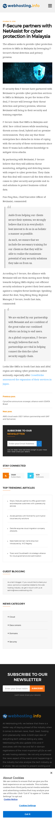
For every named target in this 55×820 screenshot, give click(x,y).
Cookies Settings (27, 805)
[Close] (51, 772)
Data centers (15, 625)
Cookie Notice (11, 799)
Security (13, 642)
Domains (13, 633)
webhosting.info (24, 7)
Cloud (12, 617)
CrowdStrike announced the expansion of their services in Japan (27, 379)
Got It (27, 814)
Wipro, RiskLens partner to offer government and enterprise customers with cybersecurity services (27, 503)
